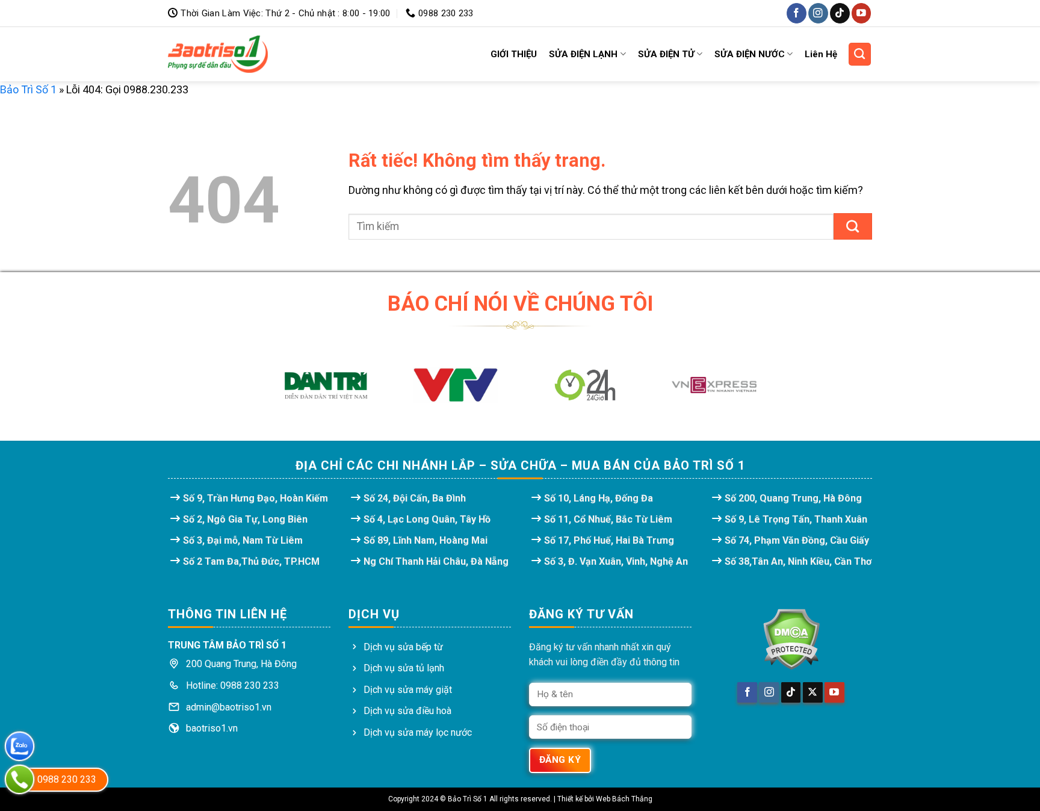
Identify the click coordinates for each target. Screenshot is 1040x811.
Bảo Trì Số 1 (28, 89)
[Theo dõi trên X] (813, 692)
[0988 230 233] (19, 779)
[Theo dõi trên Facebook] (796, 13)
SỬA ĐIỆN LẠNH (583, 54)
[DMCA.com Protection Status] (791, 639)
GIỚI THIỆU (514, 54)
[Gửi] (853, 226)
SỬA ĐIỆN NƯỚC (749, 54)
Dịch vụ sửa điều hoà (407, 710)
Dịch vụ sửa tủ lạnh (404, 668)
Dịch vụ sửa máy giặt (408, 689)
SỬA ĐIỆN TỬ (666, 54)
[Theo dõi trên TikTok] (840, 13)
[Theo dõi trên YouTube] (861, 13)
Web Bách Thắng (624, 799)
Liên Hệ (821, 54)
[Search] (860, 54)
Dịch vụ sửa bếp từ (403, 647)
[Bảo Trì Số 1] (218, 54)
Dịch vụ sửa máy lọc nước (418, 732)
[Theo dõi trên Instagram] (818, 13)
